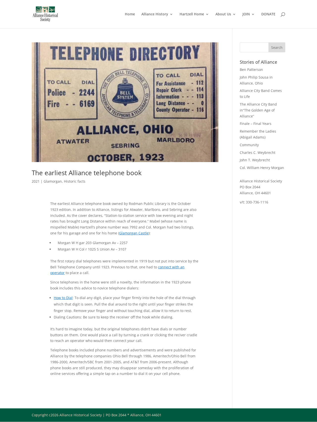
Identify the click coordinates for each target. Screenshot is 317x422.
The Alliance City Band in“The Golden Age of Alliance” (258, 110)
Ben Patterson (251, 69)
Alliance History (154, 14)
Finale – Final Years (255, 123)
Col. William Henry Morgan (262, 167)
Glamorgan (53, 181)
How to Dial (63, 297)
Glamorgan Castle (134, 233)
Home (130, 14)
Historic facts (74, 181)
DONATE (268, 14)
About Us (223, 14)
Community (249, 144)
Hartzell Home (192, 14)
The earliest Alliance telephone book (87, 172)
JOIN (246, 14)
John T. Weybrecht (255, 160)
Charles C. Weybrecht (257, 152)
